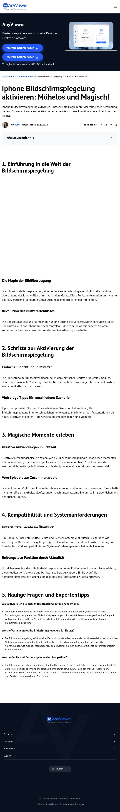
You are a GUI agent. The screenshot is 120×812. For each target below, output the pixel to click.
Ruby (17, 124)
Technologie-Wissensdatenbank (24, 76)
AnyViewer (6, 76)
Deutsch (59, 768)
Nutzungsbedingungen (74, 804)
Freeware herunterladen (20, 48)
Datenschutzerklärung (48, 804)
